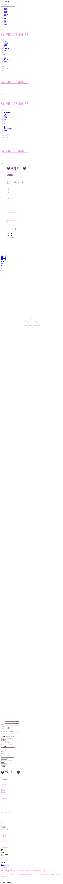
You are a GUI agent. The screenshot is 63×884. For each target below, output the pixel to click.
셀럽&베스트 (6, 9)
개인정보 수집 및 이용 (6, 732)
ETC (4, 17)
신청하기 (3, 849)
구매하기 (3, 766)
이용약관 (3, 862)
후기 (5, 20)
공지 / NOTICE (7, 23)
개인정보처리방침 (5, 865)
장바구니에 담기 (5, 829)
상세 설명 (3, 258)
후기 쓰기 (3, 746)
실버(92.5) (6, 14)
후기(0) (3, 261)
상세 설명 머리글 (5, 256)
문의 (5, 21)
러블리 (5, 11)
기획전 (5, 8)
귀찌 (5, 15)
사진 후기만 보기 (6, 742)
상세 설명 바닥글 (5, 260)
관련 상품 (3, 265)
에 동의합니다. (10, 732)
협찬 (5, 18)
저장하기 (3, 740)
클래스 (5, 24)
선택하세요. (10, 191)
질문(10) (3, 263)
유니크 (5, 12)
